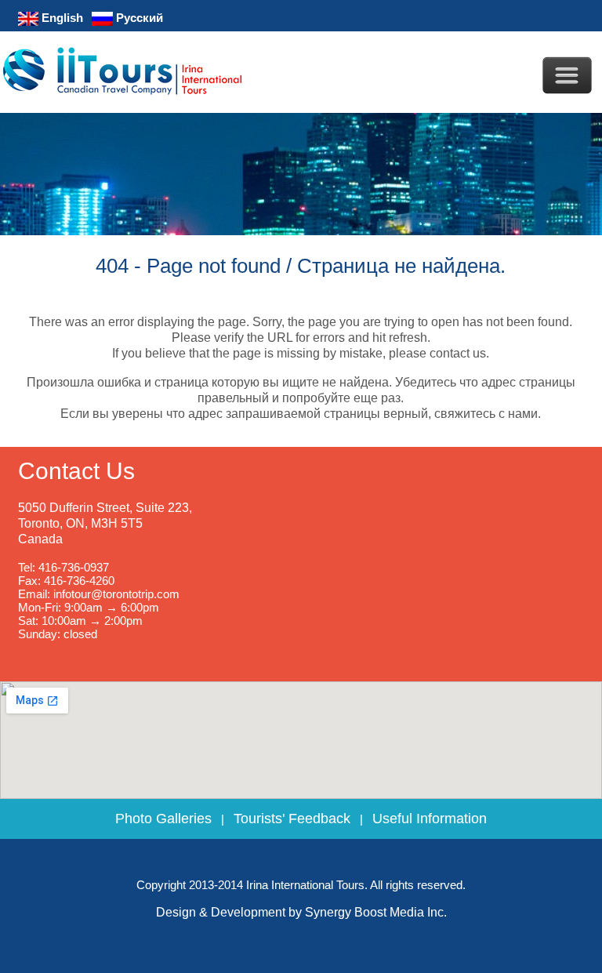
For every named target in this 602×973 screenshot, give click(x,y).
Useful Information (429, 818)
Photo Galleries (163, 818)
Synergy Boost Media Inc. (376, 912)
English (60, 17)
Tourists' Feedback (292, 818)
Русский (138, 17)
